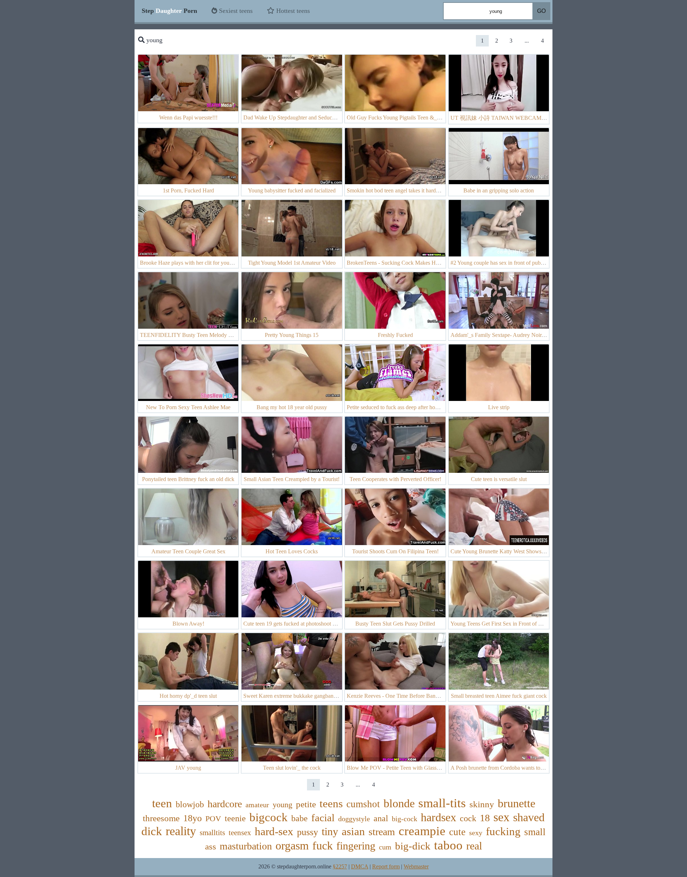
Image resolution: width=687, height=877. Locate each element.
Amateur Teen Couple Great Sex (188, 551)
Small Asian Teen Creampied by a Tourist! (292, 479)
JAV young (188, 768)
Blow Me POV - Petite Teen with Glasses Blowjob (404, 768)
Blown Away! (188, 624)
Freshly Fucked (395, 335)
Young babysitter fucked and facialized (292, 190)
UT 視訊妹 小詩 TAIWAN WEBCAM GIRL (503, 118)
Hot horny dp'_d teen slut (188, 696)
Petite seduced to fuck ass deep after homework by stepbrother (417, 407)
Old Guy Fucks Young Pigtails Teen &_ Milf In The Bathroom (417, 117)
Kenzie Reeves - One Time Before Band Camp (400, 696)
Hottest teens (292, 10)
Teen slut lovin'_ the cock (292, 768)
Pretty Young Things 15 (291, 335)
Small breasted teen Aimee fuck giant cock (499, 696)
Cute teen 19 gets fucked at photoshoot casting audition (305, 624)
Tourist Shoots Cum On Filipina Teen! (395, 551)
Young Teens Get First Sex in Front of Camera (503, 624)
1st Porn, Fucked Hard (188, 190)
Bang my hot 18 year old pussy (292, 407)
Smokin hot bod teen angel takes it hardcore (396, 190)
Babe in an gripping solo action (498, 190)
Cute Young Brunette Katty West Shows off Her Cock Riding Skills (527, 551)
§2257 (340, 866)
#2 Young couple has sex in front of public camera (507, 263)
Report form (386, 866)
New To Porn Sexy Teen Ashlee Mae (188, 407)
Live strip (499, 407)
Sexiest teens (235, 10)
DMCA (359, 866)
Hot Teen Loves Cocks (291, 551)
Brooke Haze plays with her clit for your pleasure (195, 263)
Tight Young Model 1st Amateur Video (292, 263)
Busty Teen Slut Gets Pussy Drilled (395, 624)
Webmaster (416, 866)
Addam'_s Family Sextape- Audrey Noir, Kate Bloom (511, 335)
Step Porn (169, 10)
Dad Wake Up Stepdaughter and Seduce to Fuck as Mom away (314, 117)
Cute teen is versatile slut (499, 479)
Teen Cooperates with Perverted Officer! (395, 479)
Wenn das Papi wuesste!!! (188, 117)
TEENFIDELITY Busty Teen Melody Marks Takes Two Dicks (212, 335)
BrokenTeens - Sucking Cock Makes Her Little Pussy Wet (412, 263)
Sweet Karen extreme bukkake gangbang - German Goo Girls (313, 696)
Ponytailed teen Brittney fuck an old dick (188, 479)
